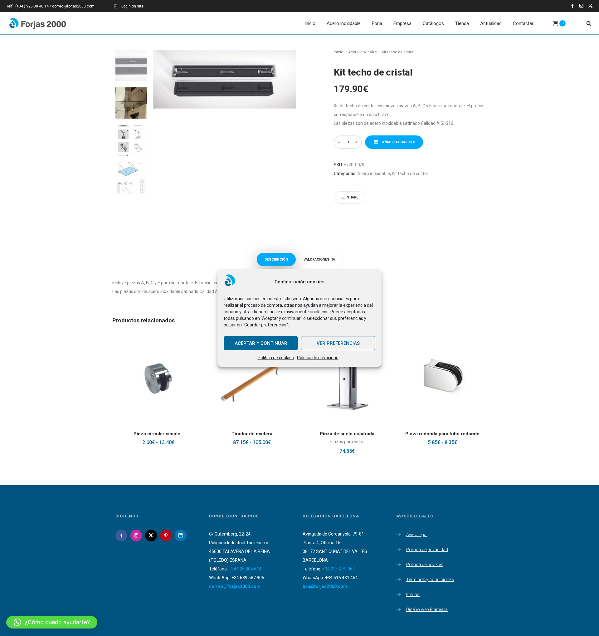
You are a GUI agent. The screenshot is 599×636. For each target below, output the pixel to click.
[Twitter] (590, 5)
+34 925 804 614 (245, 568)
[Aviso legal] (440, 535)
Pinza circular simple (157, 434)
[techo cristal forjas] (131, 178)
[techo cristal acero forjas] (131, 103)
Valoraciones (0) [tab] (319, 259)
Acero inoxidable (362, 52)
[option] (131, 65)
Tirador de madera (251, 434)
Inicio (338, 52)
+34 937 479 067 (338, 568)
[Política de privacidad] (440, 548)
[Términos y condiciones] (440, 578)
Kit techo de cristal (410, 173)
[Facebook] (572, 5)
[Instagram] (581, 5)
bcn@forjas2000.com (325, 586)
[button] (51, 622)
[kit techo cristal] (131, 65)
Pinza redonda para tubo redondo (442, 434)
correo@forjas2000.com (235, 586)
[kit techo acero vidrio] (131, 140)
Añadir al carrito (398, 142)
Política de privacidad (317, 357)
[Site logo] (37, 23)
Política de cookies (276, 357)
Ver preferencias (338, 343)
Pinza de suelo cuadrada (347, 434)
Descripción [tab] (276, 259)
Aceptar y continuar (261, 343)
